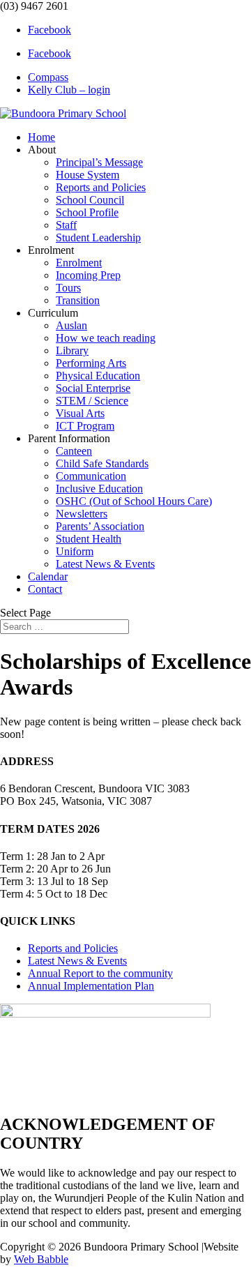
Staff (66, 225)
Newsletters (81, 514)
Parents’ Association (100, 526)
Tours (68, 288)
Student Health (88, 539)
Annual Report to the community (100, 973)
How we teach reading (105, 338)
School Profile (87, 212)
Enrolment (79, 263)
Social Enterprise (93, 388)
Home (41, 137)
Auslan (71, 325)
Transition (78, 300)
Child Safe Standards (102, 463)
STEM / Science (92, 401)
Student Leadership (98, 237)
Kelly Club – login (69, 90)
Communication (91, 476)
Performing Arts (91, 363)
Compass (48, 77)
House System (87, 175)
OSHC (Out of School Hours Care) (134, 501)
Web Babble (41, 1259)
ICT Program (85, 426)
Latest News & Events (105, 564)
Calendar (48, 576)
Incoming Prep (88, 275)
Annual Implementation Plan (91, 986)
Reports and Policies (101, 187)
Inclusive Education (99, 488)
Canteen (74, 451)
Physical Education (98, 375)
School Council (90, 200)
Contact (45, 589)
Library (72, 350)
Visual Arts (80, 413)
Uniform (74, 551)
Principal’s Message (99, 162)
